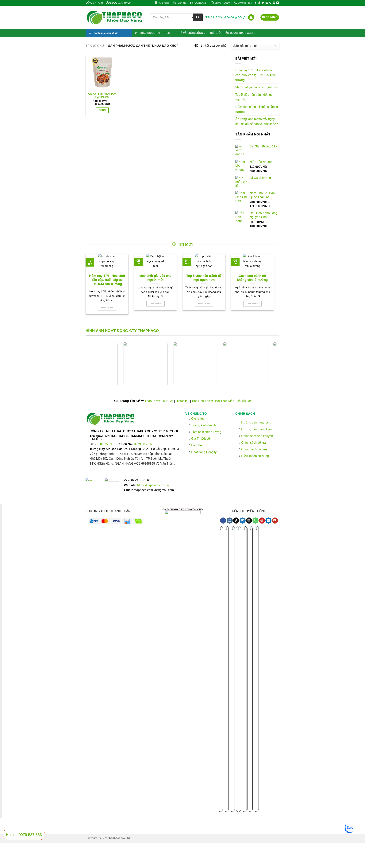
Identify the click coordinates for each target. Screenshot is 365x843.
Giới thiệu (197, 418)
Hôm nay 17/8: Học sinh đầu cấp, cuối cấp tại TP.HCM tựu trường (255, 75)
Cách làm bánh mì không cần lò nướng (256, 109)
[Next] (284, 367)
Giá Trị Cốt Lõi (201, 438)
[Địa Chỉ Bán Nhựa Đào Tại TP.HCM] (102, 72)
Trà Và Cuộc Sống (190, 33)
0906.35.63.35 (107, 444)
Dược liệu (182, 401)
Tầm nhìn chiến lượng (206, 432)
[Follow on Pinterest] (274, 3)
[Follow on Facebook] (256, 3)
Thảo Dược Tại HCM (159, 401)
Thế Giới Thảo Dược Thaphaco (231, 33)
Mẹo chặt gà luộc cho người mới (257, 87)
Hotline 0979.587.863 (24, 835)
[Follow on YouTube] (275, 521)
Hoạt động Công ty (203, 452)
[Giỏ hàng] (251, 17)
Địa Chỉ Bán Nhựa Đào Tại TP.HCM (102, 95)
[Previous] (80, 367)
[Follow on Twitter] (263, 3)
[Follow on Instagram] (229, 521)
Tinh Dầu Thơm (202, 401)
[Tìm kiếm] (198, 17)
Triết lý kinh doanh (203, 425)
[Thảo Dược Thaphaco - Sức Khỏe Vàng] (115, 17)
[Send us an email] (267, 3)
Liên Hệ (196, 445)
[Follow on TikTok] (259, 3)
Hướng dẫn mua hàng (255, 422)
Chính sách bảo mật (254, 449)
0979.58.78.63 (143, 444)
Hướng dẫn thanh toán (256, 429)
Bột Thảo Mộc (224, 401)
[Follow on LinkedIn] (277, 3)
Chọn (102, 110)
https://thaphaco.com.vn (153, 485)
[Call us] (270, 3)
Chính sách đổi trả (253, 442)
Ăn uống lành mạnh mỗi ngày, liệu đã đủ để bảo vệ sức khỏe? (256, 121)
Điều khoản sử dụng (254, 456)
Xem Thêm (107, 307)
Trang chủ (95, 45)
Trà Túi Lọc (244, 401)
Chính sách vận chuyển (256, 436)
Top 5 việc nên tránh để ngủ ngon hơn (254, 97)
